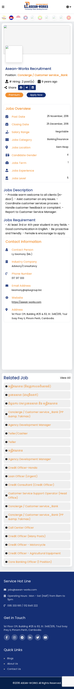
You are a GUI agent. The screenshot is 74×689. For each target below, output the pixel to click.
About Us (12, 663)
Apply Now (36, 95)
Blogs (10, 658)
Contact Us (14, 669)
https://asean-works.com (26, 302)
